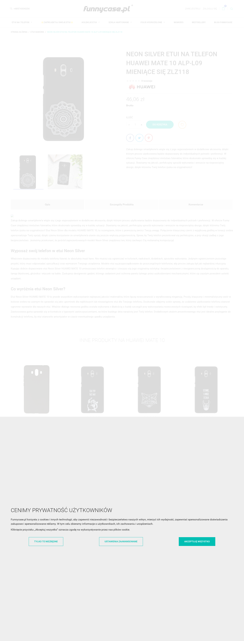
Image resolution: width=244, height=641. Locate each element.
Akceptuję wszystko (197, 541)
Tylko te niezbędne (46, 541)
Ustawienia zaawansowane (121, 541)
